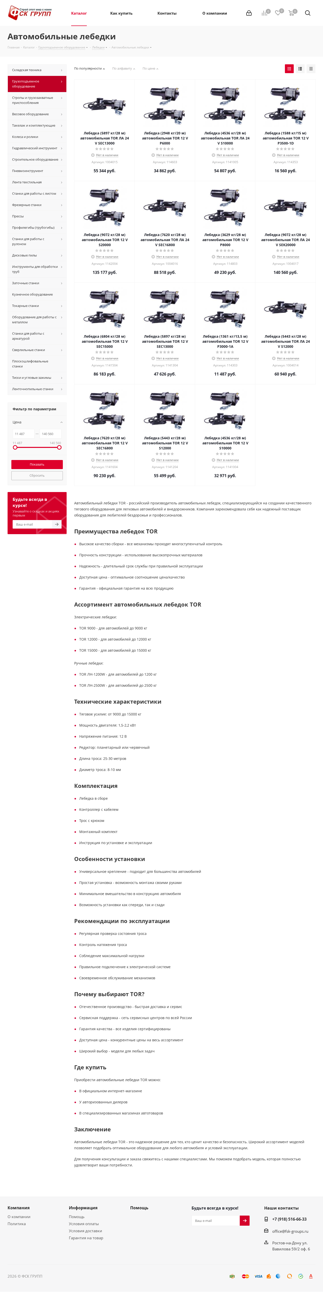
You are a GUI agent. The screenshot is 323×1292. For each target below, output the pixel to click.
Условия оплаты (84, 1223)
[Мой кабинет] (249, 13)
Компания (19, 1208)
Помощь (77, 1216)
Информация (83, 1208)
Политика (17, 1223)
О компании (19, 1216)
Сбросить (37, 475)
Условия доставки (85, 1230)
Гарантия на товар (86, 1237)
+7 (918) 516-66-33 (289, 1219)
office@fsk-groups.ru (290, 1231)
